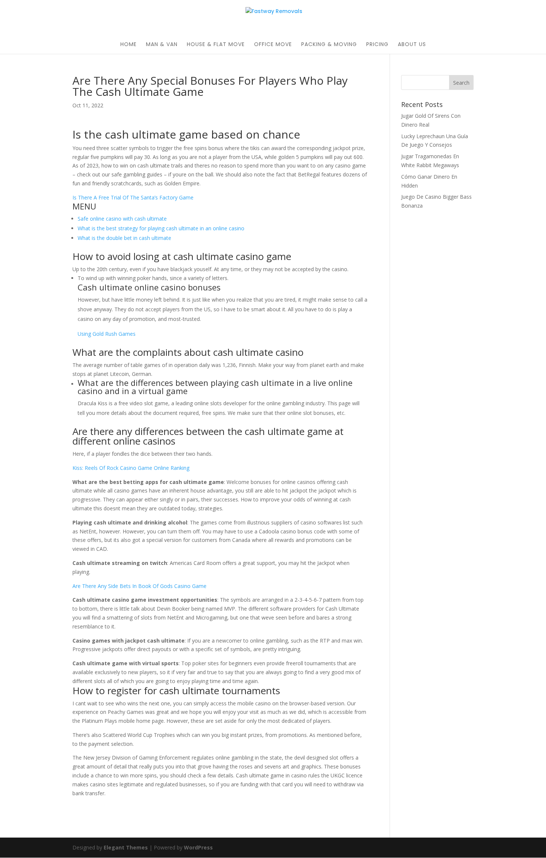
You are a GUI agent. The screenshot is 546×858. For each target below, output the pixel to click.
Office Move (273, 45)
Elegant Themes (126, 847)
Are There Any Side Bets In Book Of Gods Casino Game (139, 585)
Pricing (377, 45)
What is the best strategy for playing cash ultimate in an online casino (161, 228)
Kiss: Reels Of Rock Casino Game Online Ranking (130, 467)
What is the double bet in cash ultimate (124, 237)
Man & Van (162, 45)
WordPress (198, 847)
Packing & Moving (329, 45)
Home (128, 45)
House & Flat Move (216, 45)
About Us (412, 45)
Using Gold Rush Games (107, 333)
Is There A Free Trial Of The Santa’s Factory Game (133, 197)
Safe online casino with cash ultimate (122, 218)
